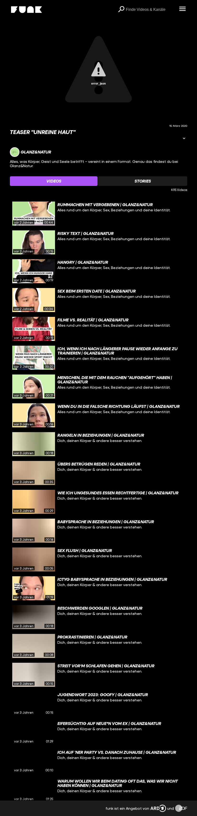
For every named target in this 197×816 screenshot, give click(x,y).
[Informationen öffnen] (184, 139)
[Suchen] (121, 9)
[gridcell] (98, 214)
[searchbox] (151, 9)
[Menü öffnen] (182, 9)
